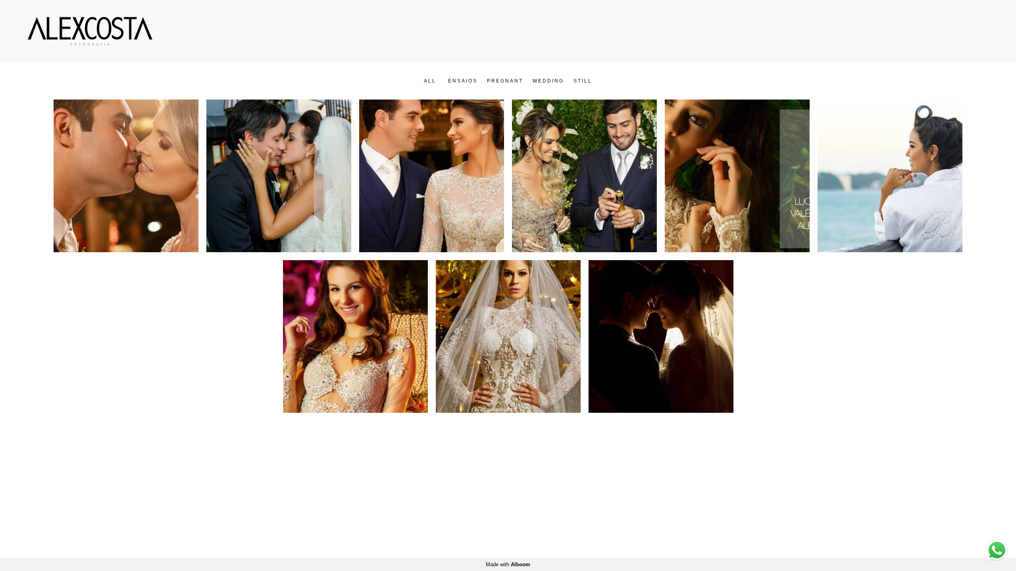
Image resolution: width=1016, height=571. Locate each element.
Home (813, 31)
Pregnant (505, 81)
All (430, 81)
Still (582, 81)
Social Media (900, 31)
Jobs (839, 31)
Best (864, 31)
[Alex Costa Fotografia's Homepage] (91, 31)
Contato (971, 31)
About (938, 31)
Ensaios (462, 81)
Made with (508, 564)
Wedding (548, 81)
